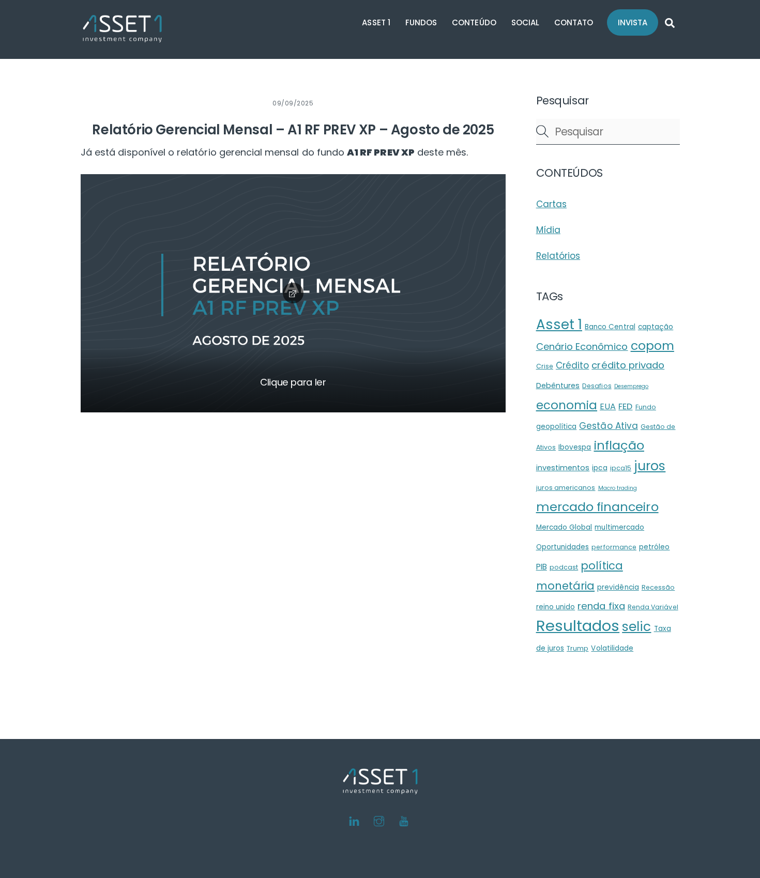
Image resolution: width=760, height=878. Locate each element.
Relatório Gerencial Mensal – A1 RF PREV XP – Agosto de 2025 (293, 129)
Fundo (645, 407)
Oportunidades (562, 547)
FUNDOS (421, 22)
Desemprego (631, 386)
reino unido (555, 607)
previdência (618, 587)
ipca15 (620, 468)
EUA (608, 406)
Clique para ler (293, 382)
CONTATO (573, 22)
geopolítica (556, 427)
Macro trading (617, 488)
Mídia (548, 230)
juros (649, 466)
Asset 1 (559, 324)
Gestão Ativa (608, 426)
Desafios (596, 385)
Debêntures (558, 385)
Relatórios (558, 256)
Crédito (572, 365)
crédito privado (627, 365)
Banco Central (610, 327)
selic (636, 627)
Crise (544, 366)
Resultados (578, 625)
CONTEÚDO (474, 22)
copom (652, 345)
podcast (564, 567)
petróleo (654, 547)
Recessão (658, 587)
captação (655, 327)
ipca (599, 468)
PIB (541, 566)
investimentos (563, 468)
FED (625, 406)
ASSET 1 (376, 22)
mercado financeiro (597, 506)
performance (613, 547)
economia (566, 405)
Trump (577, 648)
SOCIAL (525, 22)
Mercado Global (564, 527)
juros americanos (566, 487)
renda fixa (601, 606)
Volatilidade (612, 648)
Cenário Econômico (582, 346)
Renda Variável (653, 607)
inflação (619, 445)
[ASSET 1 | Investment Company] (122, 37)
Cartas (551, 204)
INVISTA (632, 22)
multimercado (619, 527)
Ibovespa (574, 447)
